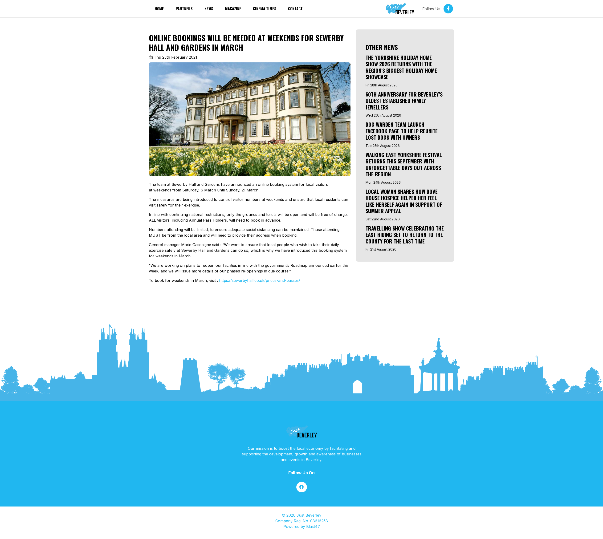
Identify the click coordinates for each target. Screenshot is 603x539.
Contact (295, 9)
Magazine (233, 9)
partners (184, 9)
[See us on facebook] (301, 487)
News (208, 9)
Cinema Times (264, 9)
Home (159, 9)
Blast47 (313, 526)
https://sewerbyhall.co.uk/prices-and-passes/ (259, 280)
